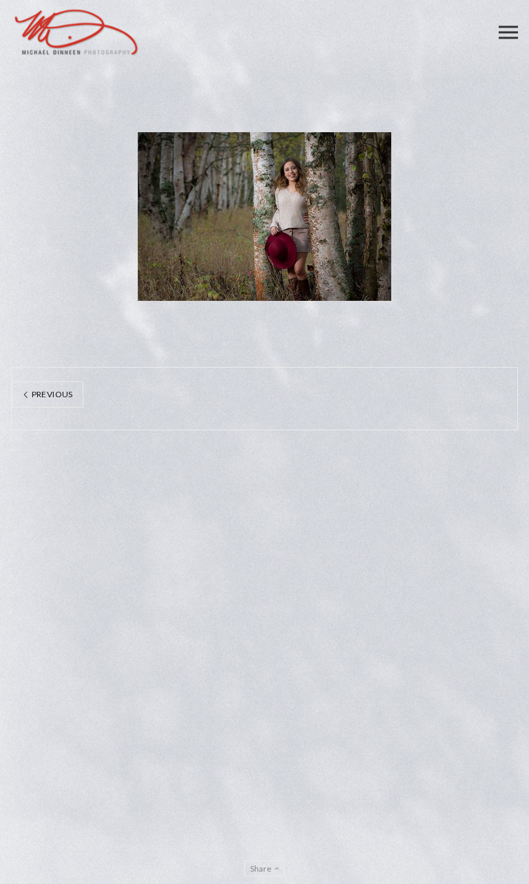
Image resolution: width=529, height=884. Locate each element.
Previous (51, 394)
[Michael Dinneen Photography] (76, 32)
